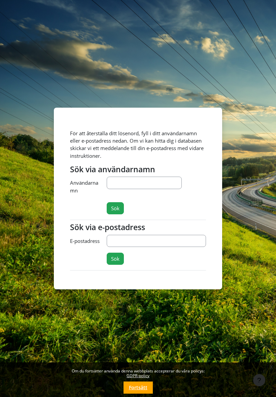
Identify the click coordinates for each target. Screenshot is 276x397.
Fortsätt (138, 387)
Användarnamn (84, 186)
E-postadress (85, 241)
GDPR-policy (138, 375)
